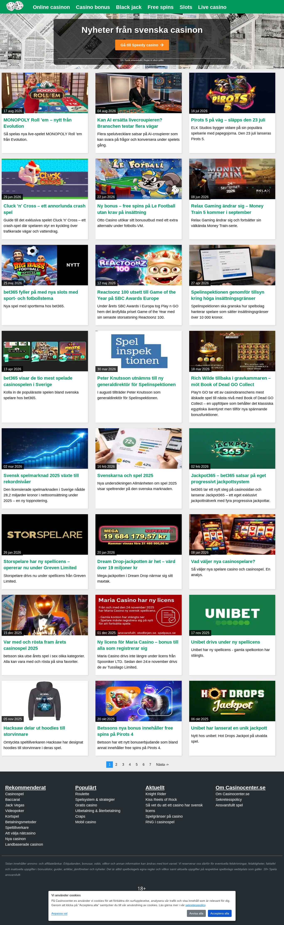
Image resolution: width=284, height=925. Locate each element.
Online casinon (51, 7)
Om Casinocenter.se (232, 794)
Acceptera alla (219, 913)
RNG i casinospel (160, 822)
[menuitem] (51, 7)
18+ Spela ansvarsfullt (131, 60)
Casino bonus (93, 7)
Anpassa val (59, 913)
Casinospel (14, 794)
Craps (80, 816)
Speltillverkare (17, 828)
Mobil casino (85, 822)
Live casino (212, 7)
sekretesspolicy (195, 905)
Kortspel (12, 816)
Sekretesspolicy (229, 799)
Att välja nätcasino (20, 833)
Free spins (161, 7)
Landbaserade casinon (24, 844)
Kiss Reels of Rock (161, 799)
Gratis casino (86, 805)
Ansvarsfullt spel (229, 805)
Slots (186, 7)
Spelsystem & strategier (95, 799)
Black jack (129, 7)
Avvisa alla (196, 913)
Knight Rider (156, 794)
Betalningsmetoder (20, 822)
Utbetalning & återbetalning (97, 811)
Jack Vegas (14, 805)
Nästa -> (162, 764)
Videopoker (14, 811)
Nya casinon (15, 839)
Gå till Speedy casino (139, 45)
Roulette (82, 794)
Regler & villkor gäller (154, 60)
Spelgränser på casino (164, 816)
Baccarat (12, 799)
